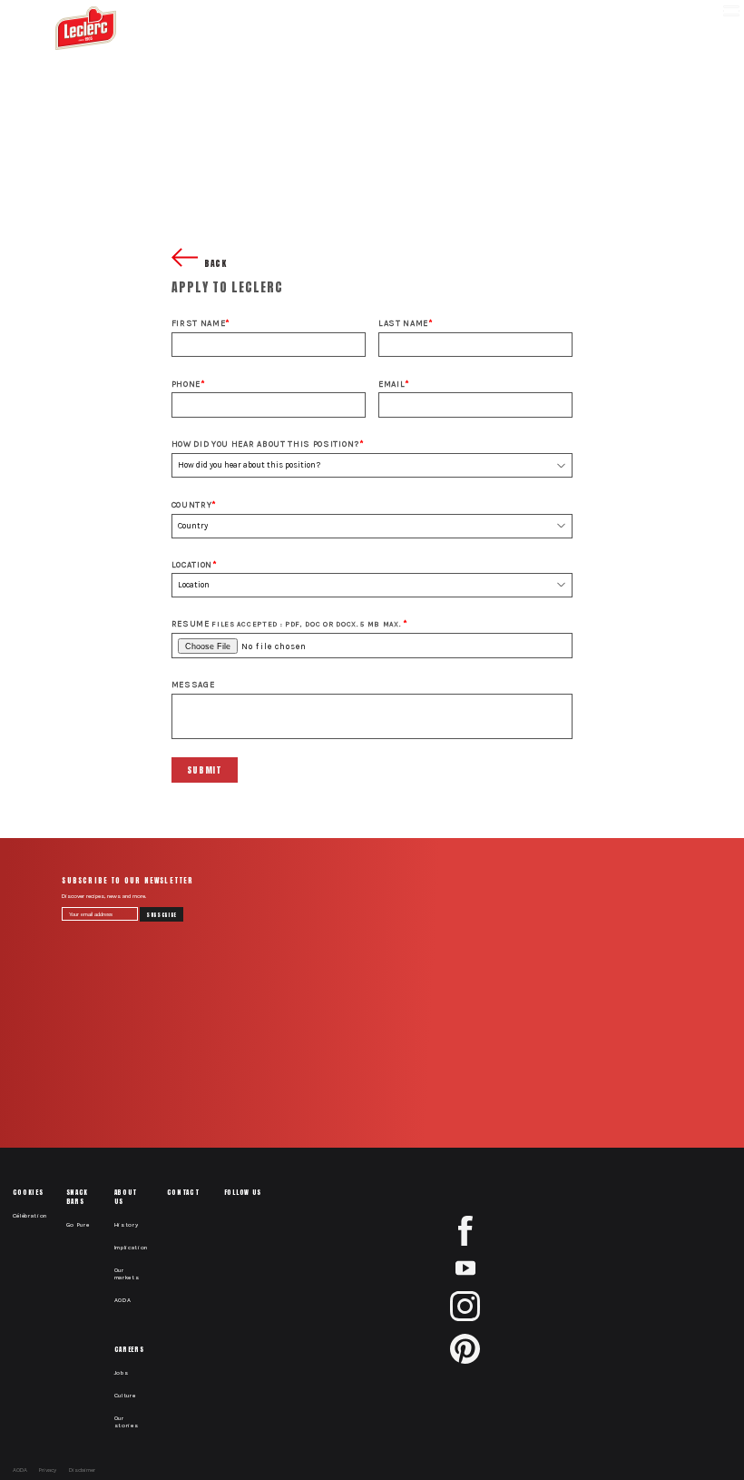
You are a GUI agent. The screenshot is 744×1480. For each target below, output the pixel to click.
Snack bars (77, 1197)
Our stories (126, 1422)
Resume (286, 623)
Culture (125, 1395)
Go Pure (78, 1224)
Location (191, 564)
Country (191, 504)
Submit (204, 770)
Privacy (47, 1470)
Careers (129, 1349)
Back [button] (214, 263)
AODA (123, 1300)
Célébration (30, 1215)
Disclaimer (82, 1470)
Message (193, 684)
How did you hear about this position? (265, 444)
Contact (183, 1192)
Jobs (121, 1372)
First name (198, 323)
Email (391, 384)
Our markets (127, 1274)
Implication (131, 1247)
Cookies (28, 1192)
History (126, 1224)
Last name (403, 323)
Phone (186, 384)
